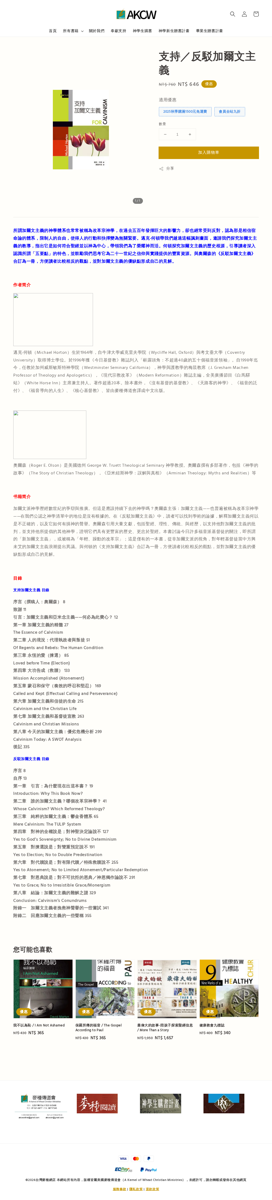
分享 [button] (170, 168)
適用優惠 (167, 100)
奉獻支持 (118, 31)
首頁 (53, 31)
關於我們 (96, 31)
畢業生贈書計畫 (209, 31)
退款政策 (152, 1189)
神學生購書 (142, 31)
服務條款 (119, 1189)
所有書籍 (70, 31)
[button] (233, 14)
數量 (162, 124)
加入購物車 (208, 152)
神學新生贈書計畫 (174, 31)
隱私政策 (136, 1189)
